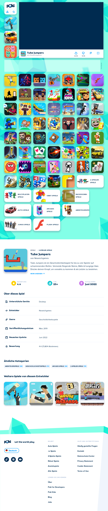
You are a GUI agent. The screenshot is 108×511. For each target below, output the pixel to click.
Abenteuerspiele (13, 366)
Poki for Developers (56, 487)
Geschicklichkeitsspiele (37, 366)
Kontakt (80, 451)
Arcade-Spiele (59, 366)
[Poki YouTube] (20, 459)
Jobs (50, 502)
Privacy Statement (85, 461)
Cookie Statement (85, 466)
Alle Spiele (52, 471)
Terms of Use (83, 471)
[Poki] (10, 6)
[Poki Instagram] (13, 459)
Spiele (33, 250)
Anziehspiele (53, 466)
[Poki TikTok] (6, 459)
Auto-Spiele (53, 446)
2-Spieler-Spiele (45, 250)
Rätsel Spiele (53, 461)
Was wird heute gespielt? (14, 11)
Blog (50, 497)
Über (50, 482)
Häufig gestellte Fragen (87, 446)
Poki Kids (52, 492)
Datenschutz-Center (85, 456)
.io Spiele (52, 451)
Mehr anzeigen (36, 273)
